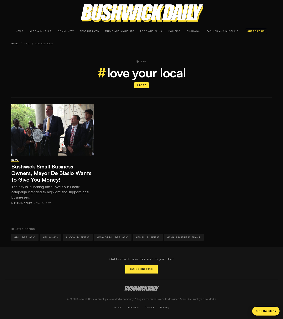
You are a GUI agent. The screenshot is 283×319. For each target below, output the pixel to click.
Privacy (164, 307)
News (19, 31)
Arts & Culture (40, 31)
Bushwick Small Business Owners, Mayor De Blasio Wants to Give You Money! (51, 173)
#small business (148, 237)
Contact (149, 307)
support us (256, 31)
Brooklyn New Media (204, 299)
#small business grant (184, 237)
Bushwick (194, 31)
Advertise (133, 307)
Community (66, 31)
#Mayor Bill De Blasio (112, 237)
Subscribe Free (141, 269)
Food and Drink (151, 31)
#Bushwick (50, 237)
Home (14, 43)
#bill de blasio (24, 237)
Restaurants (89, 31)
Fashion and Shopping (223, 31)
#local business (78, 237)
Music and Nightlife (119, 31)
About (117, 307)
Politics (174, 31)
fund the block (266, 311)
